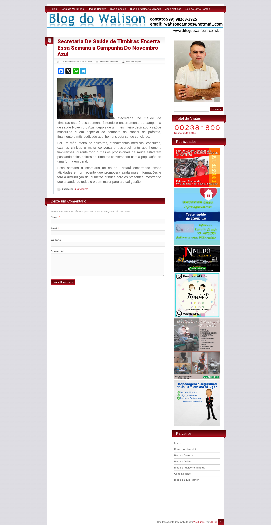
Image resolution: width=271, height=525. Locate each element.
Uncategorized (81, 189)
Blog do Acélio (118, 8)
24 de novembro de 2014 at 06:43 (77, 62)
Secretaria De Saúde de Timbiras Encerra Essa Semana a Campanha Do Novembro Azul (108, 47)
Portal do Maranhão (72, 8)
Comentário (58, 251)
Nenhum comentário (109, 62)
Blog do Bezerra (97, 8)
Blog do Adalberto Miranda (145, 8)
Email (54, 228)
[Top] (221, 522)
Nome (54, 217)
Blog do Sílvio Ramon (197, 8)
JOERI (213, 522)
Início (54, 8)
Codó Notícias (173, 8)
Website (56, 239)
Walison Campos (133, 62)
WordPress (198, 522)
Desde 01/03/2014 (185, 132)
